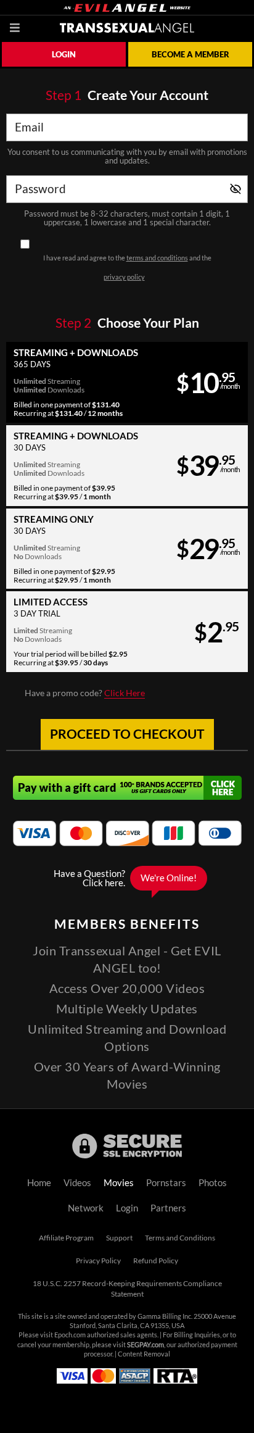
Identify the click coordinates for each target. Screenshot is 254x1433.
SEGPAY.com (145, 1344)
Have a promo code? (85, 693)
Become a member (190, 54)
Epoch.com (70, 1335)
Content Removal (144, 1354)
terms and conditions (157, 258)
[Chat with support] (127, 878)
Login (64, 54)
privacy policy (124, 277)
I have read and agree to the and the (127, 267)
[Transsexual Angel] (127, 27)
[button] (127, 382)
